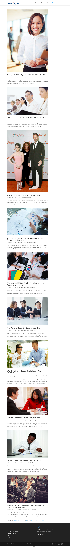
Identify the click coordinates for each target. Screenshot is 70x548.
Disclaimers (48, 531)
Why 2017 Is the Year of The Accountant (23, 195)
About (57, 2)
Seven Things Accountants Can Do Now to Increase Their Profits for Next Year (24, 461)
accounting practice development (28, 242)
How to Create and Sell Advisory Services (23, 417)
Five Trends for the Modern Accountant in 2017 (26, 117)
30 (36, 520)
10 (31, 520)
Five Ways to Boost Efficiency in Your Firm (24, 328)
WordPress (30, 543)
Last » (42, 520)
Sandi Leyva (11, 77)
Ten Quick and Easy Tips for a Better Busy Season (27, 74)
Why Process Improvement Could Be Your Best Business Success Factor (26, 506)
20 (34, 520)
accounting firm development (27, 77)
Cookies (43, 531)
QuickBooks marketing (17, 376)
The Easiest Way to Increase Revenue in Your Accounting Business (25, 239)
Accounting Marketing (26, 197)
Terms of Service (40, 534)
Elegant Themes (17, 543)
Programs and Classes (33, 2)
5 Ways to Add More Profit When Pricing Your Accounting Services (25, 284)
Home (24, 2)
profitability (9, 376)
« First (15, 520)
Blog (53, 2)
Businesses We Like (45, 2)
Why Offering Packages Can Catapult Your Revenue (24, 372)
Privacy (38, 531)
